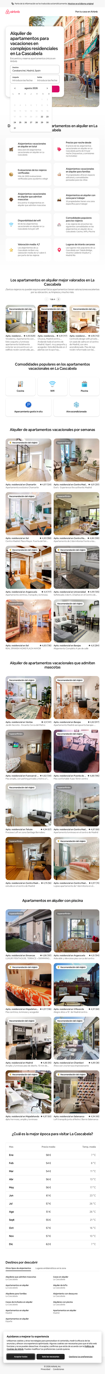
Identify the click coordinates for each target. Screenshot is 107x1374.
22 (42, 116)
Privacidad (45, 1369)
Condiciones (58, 1369)
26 (26, 122)
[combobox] (34, 70)
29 (42, 122)
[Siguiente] (58, 299)
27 (31, 122)
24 (15, 122)
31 (15, 128)
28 (36, 122)
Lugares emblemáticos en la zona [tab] (51, 1268)
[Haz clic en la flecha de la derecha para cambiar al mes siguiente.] (47, 88)
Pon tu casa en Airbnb (86, 11)
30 (47, 122)
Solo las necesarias (50, 1356)
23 (47, 116)
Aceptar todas (20, 1356)
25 (20, 122)
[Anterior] (46, 299)
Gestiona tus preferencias (81, 1356)
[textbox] (22, 80)
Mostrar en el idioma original (80, 3)
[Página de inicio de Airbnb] (13, 11)
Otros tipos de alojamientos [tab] (18, 1268)
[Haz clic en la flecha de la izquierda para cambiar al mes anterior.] (15, 88)
